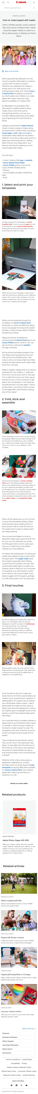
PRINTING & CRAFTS (19, 16)
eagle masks (23, 559)
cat (28, 133)
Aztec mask (10, 498)
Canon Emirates (18, 1081)
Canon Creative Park (22, 323)
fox (20, 133)
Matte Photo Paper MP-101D (16, 840)
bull (15, 133)
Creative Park (21, 340)
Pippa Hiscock (27, 126)
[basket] (3, 2)
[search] (8, 2)
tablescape (31, 624)
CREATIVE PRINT (6, 971)
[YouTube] (26, 1085)
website (29, 160)
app (21, 160)
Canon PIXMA (8, 165)
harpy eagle (7, 133)
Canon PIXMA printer (25, 226)
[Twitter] (21, 1085)
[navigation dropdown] (34, 2)
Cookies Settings (28, 1075)
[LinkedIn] (16, 1085)
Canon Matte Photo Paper (14, 163)
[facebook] (11, 1085)
